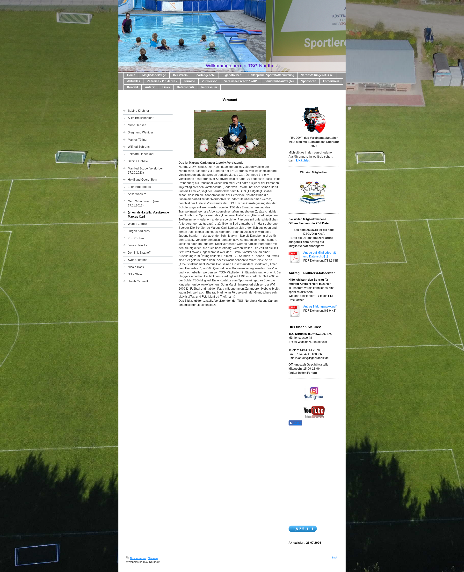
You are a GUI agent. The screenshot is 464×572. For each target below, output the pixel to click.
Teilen (297, 423)
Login (335, 557)
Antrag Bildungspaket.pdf (319, 306)
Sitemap (153, 558)
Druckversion (138, 558)
